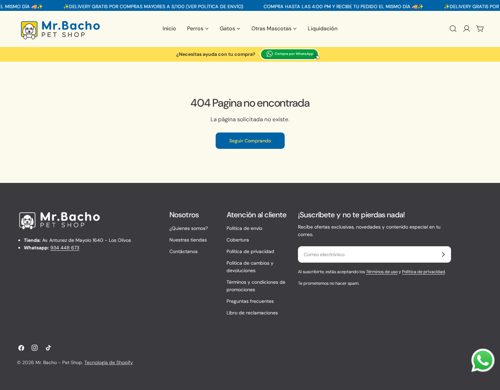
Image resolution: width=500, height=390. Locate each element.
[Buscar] (453, 28)
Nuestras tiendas (188, 240)
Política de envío (244, 228)
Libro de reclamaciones (252, 313)
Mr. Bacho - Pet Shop (58, 362)
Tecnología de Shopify (108, 362)
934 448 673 (64, 248)
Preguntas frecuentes (250, 301)
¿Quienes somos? (188, 228)
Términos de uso (382, 272)
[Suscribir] (443, 254)
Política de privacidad (250, 251)
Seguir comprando (250, 141)
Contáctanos (183, 251)
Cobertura (238, 240)
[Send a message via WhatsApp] (483, 360)
